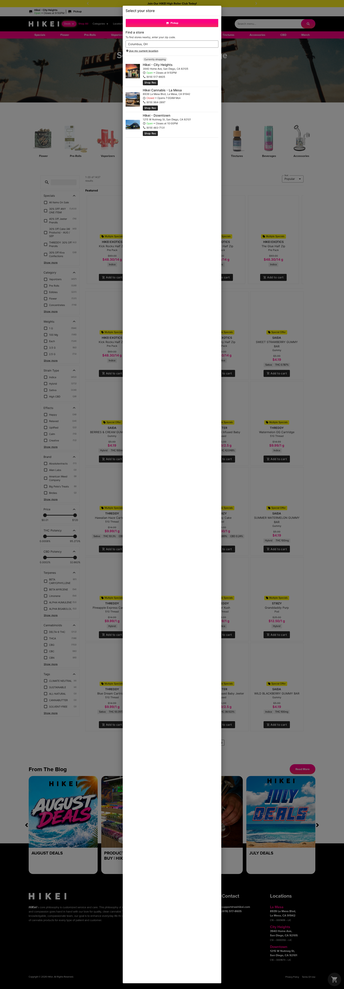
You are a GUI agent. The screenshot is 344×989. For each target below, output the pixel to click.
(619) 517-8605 (155, 76)
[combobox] (169, 44)
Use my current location (143, 50)
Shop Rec (150, 82)
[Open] (215, 44)
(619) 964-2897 (155, 102)
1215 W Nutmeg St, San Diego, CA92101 (167, 119)
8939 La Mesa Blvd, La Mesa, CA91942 (166, 93)
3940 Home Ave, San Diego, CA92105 (165, 68)
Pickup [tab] (174, 23)
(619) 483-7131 (155, 127)
